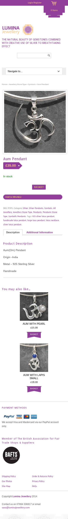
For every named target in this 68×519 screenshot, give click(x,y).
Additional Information (39, 232)
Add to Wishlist (13, 197)
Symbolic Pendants (17, 216)
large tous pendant (36, 220)
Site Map (6, 486)
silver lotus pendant (12, 225)
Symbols (31, 84)
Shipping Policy (9, 476)
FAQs (34, 486)
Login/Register (35, 3)
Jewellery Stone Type (17, 84)
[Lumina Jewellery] (18, 36)
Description (13, 232)
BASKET (39, 187)
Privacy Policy (38, 481)
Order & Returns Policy (42, 476)
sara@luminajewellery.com (16, 507)
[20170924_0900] (35, 122)
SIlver (25, 208)
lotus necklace (52, 220)
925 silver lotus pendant (43, 216)
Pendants (37, 212)
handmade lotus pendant (14, 220)
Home (4, 84)
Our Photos (7, 481)
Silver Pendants (36, 208)
